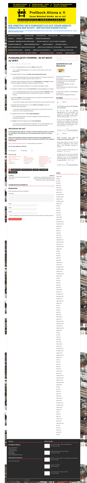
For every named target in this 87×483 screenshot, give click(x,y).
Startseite (19, 38)
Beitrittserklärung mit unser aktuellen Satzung (21, 47)
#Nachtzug (59, 116)
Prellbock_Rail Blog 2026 (46, 53)
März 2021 (58, 314)
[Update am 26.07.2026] (47, 467)
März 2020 (58, 341)
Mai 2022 (58, 282)
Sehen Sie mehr (73, 116)
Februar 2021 (59, 316)
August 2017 (59, 409)
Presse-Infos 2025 (52, 35)
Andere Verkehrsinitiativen (31, 44)
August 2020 (59, 330)
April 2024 (58, 233)
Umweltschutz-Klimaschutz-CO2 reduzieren (50, 47)
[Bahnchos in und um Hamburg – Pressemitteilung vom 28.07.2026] (47, 461)
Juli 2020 (58, 332)
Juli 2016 (58, 425)
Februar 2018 (59, 398)
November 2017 (59, 405)
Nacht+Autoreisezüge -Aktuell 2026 (63, 50)
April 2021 (58, 312)
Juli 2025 (58, 205)
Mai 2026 (58, 183)
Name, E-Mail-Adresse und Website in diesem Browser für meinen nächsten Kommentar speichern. (31, 215)
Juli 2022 (58, 278)
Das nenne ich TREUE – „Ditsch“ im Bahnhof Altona (61, 444)
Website (10, 211)
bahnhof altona (16, 169)
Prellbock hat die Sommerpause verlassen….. (60, 451)
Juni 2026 (58, 181)
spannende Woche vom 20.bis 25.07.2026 (59, 471)
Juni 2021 (58, 307)
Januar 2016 (59, 432)
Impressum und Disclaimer (15, 50)
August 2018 (59, 384)
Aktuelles (11, 38)
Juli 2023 (58, 251)
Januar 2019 (59, 373)
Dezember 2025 (59, 194)
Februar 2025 (59, 217)
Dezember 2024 (59, 221)
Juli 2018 (58, 387)
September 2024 (60, 224)
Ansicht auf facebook (73, 130)
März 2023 (58, 260)
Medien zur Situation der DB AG (41, 50)
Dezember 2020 (59, 321)
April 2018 (58, 393)
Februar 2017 (59, 418)
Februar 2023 (59, 262)
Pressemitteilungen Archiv (43, 38)
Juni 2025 (58, 208)
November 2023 (59, 242)
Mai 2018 (58, 391)
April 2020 (58, 339)
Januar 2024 (59, 237)
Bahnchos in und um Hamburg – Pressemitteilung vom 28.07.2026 (64, 458)
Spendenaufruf (29, 38)
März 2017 (58, 416)
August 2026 (59, 176)
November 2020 (59, 323)
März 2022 (58, 287)
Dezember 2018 (59, 375)
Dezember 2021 (59, 294)
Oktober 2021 (59, 298)
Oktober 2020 (59, 325)
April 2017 (58, 414)
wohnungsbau (13, 172)
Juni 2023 (58, 253)
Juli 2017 (58, 411)
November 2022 (59, 269)
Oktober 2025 (59, 199)
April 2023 (58, 258)
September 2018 (60, 382)
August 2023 (59, 249)
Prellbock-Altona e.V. (61, 44)
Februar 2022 (59, 289)
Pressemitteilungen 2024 (66, 35)
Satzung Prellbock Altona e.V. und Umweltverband (22, 53)
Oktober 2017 (59, 407)
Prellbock (19, 63)
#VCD (74, 142)
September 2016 (60, 423)
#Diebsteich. (59, 146)
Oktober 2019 (59, 353)
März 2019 (58, 368)
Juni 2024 (58, 228)
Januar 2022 (59, 291)
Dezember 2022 (59, 267)
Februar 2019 (59, 371)
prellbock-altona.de (18, 454)
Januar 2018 (59, 400)
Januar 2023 (59, 264)
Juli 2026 (58, 178)
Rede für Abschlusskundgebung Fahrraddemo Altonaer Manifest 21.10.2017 (29, 158)
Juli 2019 (58, 359)
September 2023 (60, 246)
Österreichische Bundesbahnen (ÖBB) (65, 113)
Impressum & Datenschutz (13, 461)
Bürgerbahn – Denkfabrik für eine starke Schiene (21, 41)
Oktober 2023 (59, 244)
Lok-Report (59, 53)
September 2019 (60, 355)
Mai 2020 (58, 337)
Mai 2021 (58, 310)
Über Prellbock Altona (14, 35)
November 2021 (59, 296)
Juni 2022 (58, 280)
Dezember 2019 (59, 348)
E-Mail (9, 207)
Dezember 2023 (59, 239)
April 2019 (58, 366)
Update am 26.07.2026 (55, 465)
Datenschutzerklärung (70, 47)
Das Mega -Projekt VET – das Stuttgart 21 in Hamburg (51, 41)
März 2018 (58, 396)
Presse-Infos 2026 (41, 35)
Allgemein (26, 63)
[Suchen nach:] (67, 58)
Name (9, 203)
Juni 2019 (58, 362)
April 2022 (58, 285)
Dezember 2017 (59, 402)
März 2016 (58, 430)
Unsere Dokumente (48, 44)
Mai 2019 (58, 364)
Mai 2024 (58, 230)
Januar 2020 (59, 346)
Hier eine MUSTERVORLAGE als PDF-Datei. (18, 143)
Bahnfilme (27, 50)
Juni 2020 (58, 334)
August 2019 (59, 357)
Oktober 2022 (59, 271)
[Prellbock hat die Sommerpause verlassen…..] (47, 454)
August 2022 (59, 276)
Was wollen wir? (29, 35)
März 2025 (58, 215)
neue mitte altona (26, 169)
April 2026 (58, 185)
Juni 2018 (58, 389)
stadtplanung (43, 169)
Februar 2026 (59, 190)
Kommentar (11, 193)
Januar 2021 (59, 319)
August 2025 (59, 203)
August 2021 (59, 303)
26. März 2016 (13, 63)
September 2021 (60, 301)
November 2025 (59, 196)
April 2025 (58, 212)
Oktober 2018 (59, 380)
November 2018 (59, 378)
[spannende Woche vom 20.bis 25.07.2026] (47, 474)
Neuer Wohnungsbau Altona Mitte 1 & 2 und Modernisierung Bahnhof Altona (14, 158)
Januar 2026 (59, 192)
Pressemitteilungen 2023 (14, 44)
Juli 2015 (58, 434)
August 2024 (59, 226)
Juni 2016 (58, 427)
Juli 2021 (58, 305)
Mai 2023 (58, 255)
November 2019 (59, 350)
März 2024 (58, 235)
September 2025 (60, 201)
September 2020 (60, 328)
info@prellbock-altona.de (69, 94)
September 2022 (60, 273)
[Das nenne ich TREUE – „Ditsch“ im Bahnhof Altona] (47, 447)
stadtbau (35, 169)
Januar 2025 (59, 219)
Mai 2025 (58, 210)
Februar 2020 (59, 344)
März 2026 (58, 187)
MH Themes (27, 480)
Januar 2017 (59, 421)
